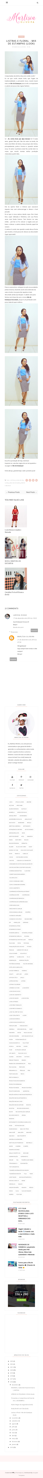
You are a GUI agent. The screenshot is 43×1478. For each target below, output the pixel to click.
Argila (29, 822)
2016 (11, 1382)
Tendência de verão (27, 1160)
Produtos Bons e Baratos (17, 1080)
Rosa (10, 1125)
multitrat (26, 1043)
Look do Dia (20, 480)
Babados (30, 836)
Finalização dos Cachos (16, 946)
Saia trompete (21, 1136)
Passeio (24, 1060)
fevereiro (15, 1441)
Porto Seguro (13, 1074)
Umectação (12, 1177)
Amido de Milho (22, 812)
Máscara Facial (22, 1029)
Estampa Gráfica (14, 932)
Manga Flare (13, 1025)
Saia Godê (12, 1132)
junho (13, 1430)
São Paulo (29, 1142)
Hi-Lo (28, 957)
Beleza (26, 839)
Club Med (27, 870)
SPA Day (11, 1160)
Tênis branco (13, 1163)
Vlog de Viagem (26, 1191)
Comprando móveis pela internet (19, 891)
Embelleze (17, 922)
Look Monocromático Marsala (13, 531)
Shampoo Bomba (14, 1149)
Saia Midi (28, 1132)
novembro (15, 1418)
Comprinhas (25, 895)
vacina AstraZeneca (25, 1177)
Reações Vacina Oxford (16, 1105)
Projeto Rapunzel (14, 1091)
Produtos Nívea (26, 1087)
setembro (15, 1421)
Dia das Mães (28, 919)
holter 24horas (28, 963)
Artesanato (26, 826)
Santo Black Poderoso (16, 1142)
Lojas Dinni (25, 987)
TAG (17, 1160)
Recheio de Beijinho (23, 1108)
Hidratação (12, 960)
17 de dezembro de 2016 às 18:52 (25, 618)
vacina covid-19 (14, 1180)
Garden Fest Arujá (22, 950)
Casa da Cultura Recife (24, 860)
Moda (11, 1039)
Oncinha (19, 1056)
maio (13, 1433)
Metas (19, 1032)
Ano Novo (12, 822)
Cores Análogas (14, 905)
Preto (22, 1074)
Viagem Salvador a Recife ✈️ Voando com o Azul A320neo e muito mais (26, 1232)
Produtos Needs (14, 1087)
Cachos (11, 860)
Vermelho (12, 1184)
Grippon (11, 957)
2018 (11, 1376)
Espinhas (25, 922)
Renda (24, 1115)
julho (13, 1427)
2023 (11, 1361)
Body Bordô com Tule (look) (19, 1408)
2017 (11, 1379)
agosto (14, 1424)
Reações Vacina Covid (15, 1101)
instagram (30, 780)
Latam (26, 974)
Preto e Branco (14, 1077)
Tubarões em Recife (15, 1173)
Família (30, 939)
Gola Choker (13, 953)
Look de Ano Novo (14, 991)
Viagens (24, 1187)
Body (30, 846)
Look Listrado (13, 1001)
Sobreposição (13, 1156)
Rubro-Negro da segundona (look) (22, 1405)
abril (13, 1435)
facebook (12, 788)
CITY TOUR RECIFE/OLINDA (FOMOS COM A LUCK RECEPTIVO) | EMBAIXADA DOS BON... (26, 1214)
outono (26, 1056)
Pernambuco (13, 1070)
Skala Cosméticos (14, 1153)
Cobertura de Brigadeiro (17, 874)
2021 (11, 1367)
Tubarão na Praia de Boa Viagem (19, 1170)
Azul (22, 836)
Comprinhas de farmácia (16, 898)
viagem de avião (14, 1187)
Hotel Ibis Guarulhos (15, 967)
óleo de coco (22, 1053)
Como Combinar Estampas (17, 884)
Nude (10, 1049)
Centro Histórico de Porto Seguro (20, 867)
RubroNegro (13, 1129)
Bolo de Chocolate (27, 850)
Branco (17, 853)
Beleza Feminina (14, 843)
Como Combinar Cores (16, 881)
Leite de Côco (13, 977)
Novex (25, 1046)
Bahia (11, 839)
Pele (29, 1063)
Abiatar (29, 802)
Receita (28, 1105)
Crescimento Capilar (15, 908)
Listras (21, 36)
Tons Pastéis (24, 1163)
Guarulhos (20, 957)
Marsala (11, 1029)
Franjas (11, 950)
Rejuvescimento (14, 1115)
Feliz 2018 (12, 943)
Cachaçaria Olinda (22, 857)
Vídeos (31, 1187)
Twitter (21, 788)
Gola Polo (23, 953)
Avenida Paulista (14, 833)
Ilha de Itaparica (14, 970)
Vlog (17, 1191)
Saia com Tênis (24, 1129)
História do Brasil (14, 963)
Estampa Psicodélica (15, 936)
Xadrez (11, 1194)
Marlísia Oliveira (20, 47)
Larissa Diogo (20, 615)
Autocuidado (29, 829)
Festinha (26, 943)
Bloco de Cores (21, 846)
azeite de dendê (13, 836)
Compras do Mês (14, 895)
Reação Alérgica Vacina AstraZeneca (20, 1094)
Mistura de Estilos (27, 1036)
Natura (18, 1046)
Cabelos (25, 853)
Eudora (26, 936)
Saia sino (11, 1136)
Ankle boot (28, 819)
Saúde (11, 1146)
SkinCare (25, 1153)
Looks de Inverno (14, 1018)
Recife (11, 1111)
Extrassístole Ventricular (17, 939)
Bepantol (24, 843)
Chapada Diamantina (15, 870)
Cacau (11, 857)
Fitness (29, 946)
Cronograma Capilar (15, 912)
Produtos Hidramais (15, 1084)
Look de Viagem (14, 998)
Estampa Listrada (27, 932)
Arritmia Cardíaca (14, 826)
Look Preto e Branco (15, 1008)
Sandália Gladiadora (15, 1139)
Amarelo (12, 812)
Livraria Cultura (14, 987)
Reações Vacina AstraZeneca (18, 1098)
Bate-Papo (18, 839)
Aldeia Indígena (14, 809)
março (14, 1438)
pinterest (21, 780)
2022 (11, 1364)
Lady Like (19, 974)
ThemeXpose (19, 1472)
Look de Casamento (15, 994)
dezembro (15, 1385)
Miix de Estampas (15, 483)
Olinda (11, 1056)
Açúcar (11, 805)
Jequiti (11, 974)
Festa (19, 943)
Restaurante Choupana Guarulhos (20, 1122)
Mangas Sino (24, 1025)
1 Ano (10, 802)
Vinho (11, 1191)
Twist (31, 1173)
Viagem (20, 1184)
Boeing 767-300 (13, 850)
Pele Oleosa (12, 1067)
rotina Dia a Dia (19, 1125)
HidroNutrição (24, 960)
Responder (34, 630)
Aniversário (23, 815)
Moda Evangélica (20, 1039)
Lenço (22, 977)
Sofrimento (24, 1156)
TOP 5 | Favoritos (14, 1166)
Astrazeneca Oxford (15, 829)
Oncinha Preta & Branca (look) (14, 593)
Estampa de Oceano (15, 929)
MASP (30, 1029)
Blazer (11, 846)
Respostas (14, 632)
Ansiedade (21, 822)
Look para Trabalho (15, 1005)
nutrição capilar (20, 1049)
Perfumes (22, 1067)
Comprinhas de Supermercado (18, 901)
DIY (10, 922)
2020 (11, 1370)
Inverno (24, 970)
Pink (29, 1070)
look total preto (14, 1015)
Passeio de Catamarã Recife (17, 1063)
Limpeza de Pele (13, 981)
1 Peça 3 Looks (19, 802)
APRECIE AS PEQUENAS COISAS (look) (22, 1394)
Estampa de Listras (14, 926)
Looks (7, 483)
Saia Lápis (20, 1132)
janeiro (14, 1444)
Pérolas (22, 1070)
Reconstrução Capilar (23, 1111)
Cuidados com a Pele (15, 919)
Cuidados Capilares (15, 915)
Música (11, 1046)
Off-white (12, 1053)
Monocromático (14, 1043)
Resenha (11, 1118)
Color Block (13, 877)
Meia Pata (12, 1032)
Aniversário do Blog (15, 819)
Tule (25, 1173)
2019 (11, 1373)
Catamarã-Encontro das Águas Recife (20, 864)
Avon (23, 833)
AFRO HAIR (19, 805)
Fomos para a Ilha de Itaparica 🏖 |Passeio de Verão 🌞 (26, 1265)
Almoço (24, 809)
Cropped (27, 912)
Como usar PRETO (14, 888)
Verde (23, 1180)
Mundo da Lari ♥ (18, 627)
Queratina (26, 1091)
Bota (10, 853)
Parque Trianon (14, 1060)
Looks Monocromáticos (17, 1022)
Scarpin (25, 1146)
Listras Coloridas (14, 984)
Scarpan (18, 1146)
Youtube (12, 780)
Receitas (11, 1108)
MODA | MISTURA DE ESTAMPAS (13, 562)
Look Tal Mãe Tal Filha (16, 1012)
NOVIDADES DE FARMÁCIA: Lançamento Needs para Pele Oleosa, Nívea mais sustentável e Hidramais (26, 1250)
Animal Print (13, 815)
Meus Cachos (28, 1032)
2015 (11, 1447)
